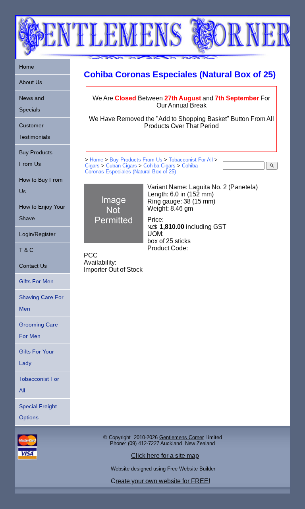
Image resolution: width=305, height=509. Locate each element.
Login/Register (37, 234)
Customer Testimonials (34, 131)
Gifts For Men (36, 281)
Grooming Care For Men (38, 330)
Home (96, 160)
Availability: (100, 262)
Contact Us (33, 266)
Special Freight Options (38, 412)
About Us (30, 82)
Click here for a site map (165, 455)
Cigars (92, 166)
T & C (26, 250)
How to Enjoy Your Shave (42, 212)
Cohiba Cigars (159, 166)
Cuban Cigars (121, 166)
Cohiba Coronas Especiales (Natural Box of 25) (141, 169)
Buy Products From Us (136, 160)
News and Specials (31, 104)
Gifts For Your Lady (36, 357)
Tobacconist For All (191, 160)
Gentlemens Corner (181, 437)
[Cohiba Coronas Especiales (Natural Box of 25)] (113, 241)
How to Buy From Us (41, 185)
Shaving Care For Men (41, 303)
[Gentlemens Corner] (152, 56)
